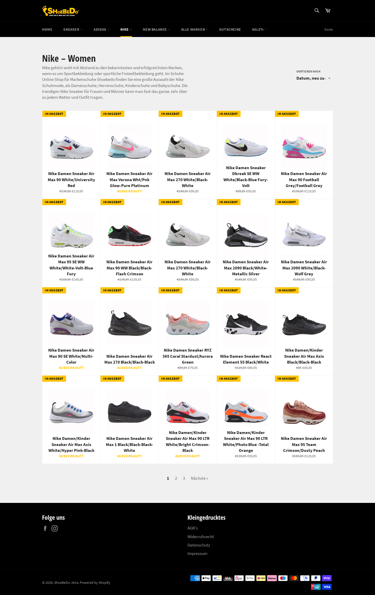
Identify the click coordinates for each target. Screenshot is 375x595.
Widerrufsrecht (201, 536)
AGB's (193, 528)
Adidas (100, 29)
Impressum (197, 553)
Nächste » (199, 478)
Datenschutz (199, 545)
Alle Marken (193, 29)
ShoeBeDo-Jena (66, 582)
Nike (125, 29)
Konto (328, 29)
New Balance (155, 29)
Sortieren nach (308, 71)
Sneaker (71, 29)
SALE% (258, 29)
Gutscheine (230, 29)
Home (47, 29)
